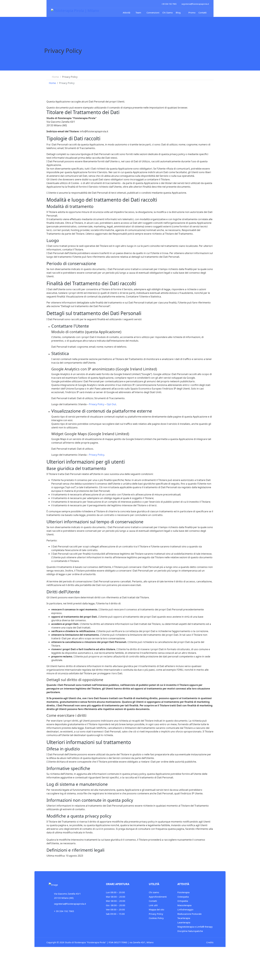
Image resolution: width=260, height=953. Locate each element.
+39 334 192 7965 (168, 4)
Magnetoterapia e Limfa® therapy (195, 926)
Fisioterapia (183, 892)
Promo (191, 12)
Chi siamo (154, 892)
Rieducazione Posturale (189, 913)
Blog (178, 12)
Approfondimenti (158, 896)
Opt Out (111, 404)
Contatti (202, 12)
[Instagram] (56, 3)
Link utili (153, 905)
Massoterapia (184, 905)
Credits (210, 942)
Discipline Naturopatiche (190, 931)
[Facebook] (52, 3)
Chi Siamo (167, 12)
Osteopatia (183, 896)
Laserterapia (183, 922)
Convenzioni (153, 12)
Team (138, 12)
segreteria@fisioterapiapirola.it (195, 4)
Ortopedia (182, 900)
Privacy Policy (96, 404)
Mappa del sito (156, 909)
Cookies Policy (156, 918)
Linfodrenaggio (185, 909)
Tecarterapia (183, 918)
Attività (126, 12)
